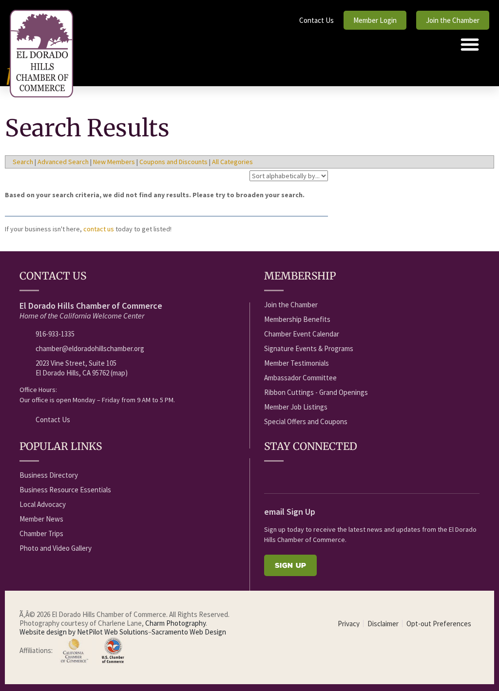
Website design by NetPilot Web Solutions (83, 631)
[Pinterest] (359, 475)
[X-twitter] (305, 475)
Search (23, 161)
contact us (98, 228)
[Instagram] (341, 475)
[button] (469, 44)
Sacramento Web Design (189, 631)
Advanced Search (63, 161)
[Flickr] (323, 475)
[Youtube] (287, 475)
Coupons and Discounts (173, 161)
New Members (114, 161)
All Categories (232, 161)
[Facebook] (269, 475)
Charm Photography (175, 623)
